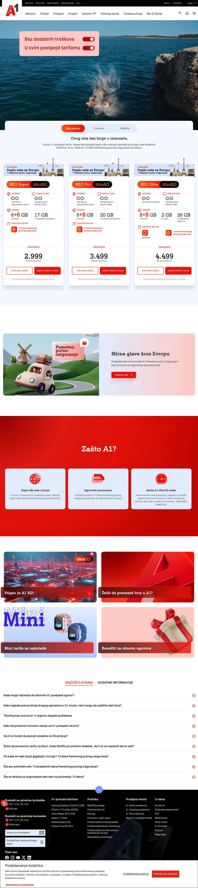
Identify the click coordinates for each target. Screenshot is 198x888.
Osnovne (99, 128)
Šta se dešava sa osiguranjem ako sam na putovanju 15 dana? (44, 776)
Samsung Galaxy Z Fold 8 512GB (68, 805)
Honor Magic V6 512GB (63, 814)
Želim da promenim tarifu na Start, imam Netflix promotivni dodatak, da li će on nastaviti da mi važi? (69, 746)
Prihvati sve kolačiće (166, 874)
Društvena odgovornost (166, 810)
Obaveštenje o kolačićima (20, 884)
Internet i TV (89, 13)
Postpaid (58, 13)
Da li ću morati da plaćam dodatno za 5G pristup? (36, 736)
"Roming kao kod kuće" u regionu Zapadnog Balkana (38, 715)
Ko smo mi (160, 805)
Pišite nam (14, 824)
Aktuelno (30, 13)
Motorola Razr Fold (61, 822)
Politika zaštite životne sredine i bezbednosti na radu (103, 831)
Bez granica (73, 128)
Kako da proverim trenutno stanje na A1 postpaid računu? (41, 726)
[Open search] (180, 13)
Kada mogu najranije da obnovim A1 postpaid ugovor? (39, 695)
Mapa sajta (160, 834)
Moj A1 (167, 3)
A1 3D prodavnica (135, 814)
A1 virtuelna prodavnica (138, 810)
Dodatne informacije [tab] (115, 682)
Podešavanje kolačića (136, 874)
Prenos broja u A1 (96, 810)
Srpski (190, 3)
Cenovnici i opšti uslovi (98, 818)
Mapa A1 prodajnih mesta (139, 818)
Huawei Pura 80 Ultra (62, 826)
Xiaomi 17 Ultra (59, 818)
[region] (99, 874)
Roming (91, 814)
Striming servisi (110, 13)
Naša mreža (53, 3)
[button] (187, 13)
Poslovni (40, 3)
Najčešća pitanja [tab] (79, 682)
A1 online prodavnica (136, 805)
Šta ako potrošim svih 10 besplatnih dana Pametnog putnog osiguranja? (51, 766)
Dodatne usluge (133, 13)
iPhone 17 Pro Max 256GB (65, 810)
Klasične (125, 128)
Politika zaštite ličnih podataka (102, 822)
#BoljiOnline (67, 3)
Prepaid (72, 13)
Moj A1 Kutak (154, 13)
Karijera (159, 830)
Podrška (177, 3)
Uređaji (44, 13)
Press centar (161, 822)
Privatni (29, 3)
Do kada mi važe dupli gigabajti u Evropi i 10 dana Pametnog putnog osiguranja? (56, 756)
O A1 (78, 3)
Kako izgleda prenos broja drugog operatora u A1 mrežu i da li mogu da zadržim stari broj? (62, 705)
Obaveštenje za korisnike (99, 837)
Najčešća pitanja (95, 805)
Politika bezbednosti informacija (103, 826)
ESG (157, 814)
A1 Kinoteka (161, 826)
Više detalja (33, 247)
